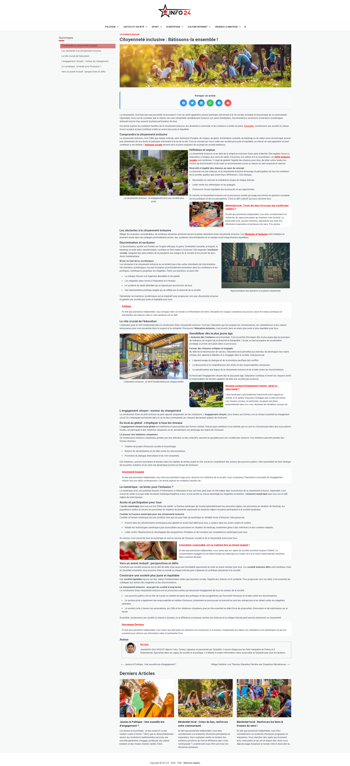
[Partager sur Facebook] (183, 103)
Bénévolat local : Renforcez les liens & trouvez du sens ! (260, 723)
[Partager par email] (227, 103)
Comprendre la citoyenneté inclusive (79, 45)
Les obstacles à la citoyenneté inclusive (81, 50)
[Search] (245, 27)
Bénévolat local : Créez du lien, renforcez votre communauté (203, 723)
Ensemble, (249, 126)
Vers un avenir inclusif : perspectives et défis (84, 71)
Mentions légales (191, 763)
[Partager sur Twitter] (192, 103)
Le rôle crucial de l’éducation (75, 56)
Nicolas (144, 644)
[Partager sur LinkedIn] (201, 103)
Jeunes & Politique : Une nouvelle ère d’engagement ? (142, 723)
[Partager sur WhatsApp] (210, 103)
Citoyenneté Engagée (129, 34)
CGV (179, 763)
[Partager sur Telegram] (219, 103)
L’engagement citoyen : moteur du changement (85, 61)
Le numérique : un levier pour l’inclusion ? (81, 66)
